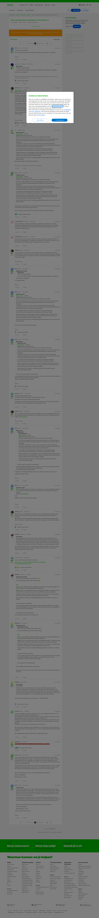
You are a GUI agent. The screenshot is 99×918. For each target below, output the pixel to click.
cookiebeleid (67, 109)
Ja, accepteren (60, 120)
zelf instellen (41, 115)
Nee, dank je (40, 120)
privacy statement (35, 111)
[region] (50, 107)
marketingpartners (58, 106)
